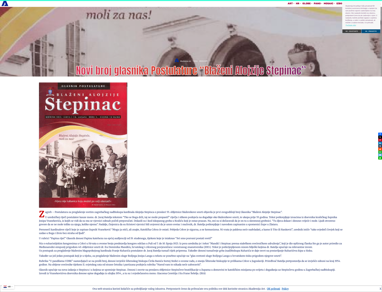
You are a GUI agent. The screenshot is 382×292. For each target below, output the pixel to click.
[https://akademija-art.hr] (4, 3)
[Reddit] (380, 149)
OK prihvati (273, 288)
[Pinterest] (380, 140)
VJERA (195, 61)
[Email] (380, 155)
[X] (380, 137)
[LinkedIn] (380, 143)
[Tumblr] (380, 146)
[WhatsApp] (380, 152)
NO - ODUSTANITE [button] (352, 31)
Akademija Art (185, 61)
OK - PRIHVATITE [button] (371, 31)
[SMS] (380, 157)
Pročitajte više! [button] (351, 25)
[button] (293, 3)
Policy (285, 288)
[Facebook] (380, 134)
